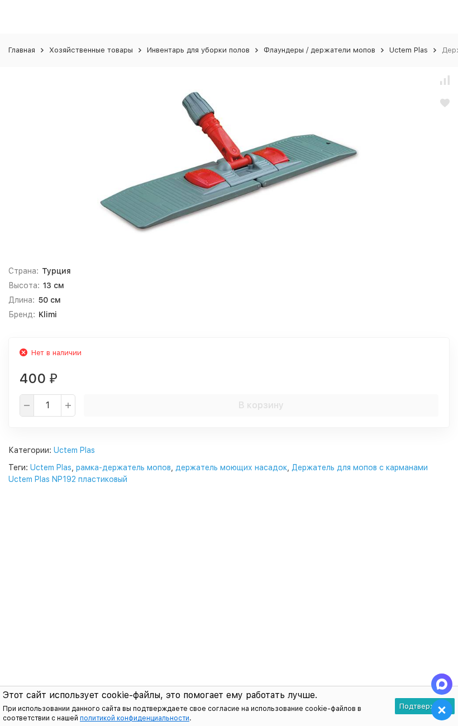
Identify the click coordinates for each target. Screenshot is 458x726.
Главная (21, 50)
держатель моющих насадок (231, 467)
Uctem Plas (408, 50)
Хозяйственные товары (91, 50)
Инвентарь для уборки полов (198, 50)
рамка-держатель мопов (123, 467)
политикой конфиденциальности (134, 718)
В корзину (261, 405)
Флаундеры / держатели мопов (319, 50)
